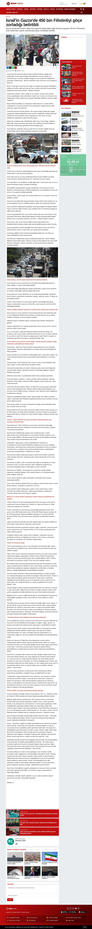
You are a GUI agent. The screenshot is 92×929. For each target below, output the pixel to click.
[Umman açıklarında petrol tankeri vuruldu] (15, 856)
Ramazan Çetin (11, 70)
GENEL (26, 9)
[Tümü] (84, 108)
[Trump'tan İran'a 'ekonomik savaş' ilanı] (32, 871)
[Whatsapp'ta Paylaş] (13, 67)
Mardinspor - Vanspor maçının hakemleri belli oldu (77, 150)
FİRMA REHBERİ (69, 9)
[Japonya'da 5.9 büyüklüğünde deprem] (15, 871)
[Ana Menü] (81, 12)
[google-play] (73, 912)
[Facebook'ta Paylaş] (8, 67)
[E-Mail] (16, 844)
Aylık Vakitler (65, 174)
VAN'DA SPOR (11, 9)
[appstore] (64, 912)
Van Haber (74, 133)
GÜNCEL (20, 9)
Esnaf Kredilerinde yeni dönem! (76, 136)
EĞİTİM (39, 9)
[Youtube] (76, 908)
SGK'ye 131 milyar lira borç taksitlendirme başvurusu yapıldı (77, 122)
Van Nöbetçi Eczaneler (14, 917)
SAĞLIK (46, 9)
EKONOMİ (59, 9)
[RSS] (78, 908)
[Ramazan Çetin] (10, 841)
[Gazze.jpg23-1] (32, 148)
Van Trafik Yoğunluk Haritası (74, 917)
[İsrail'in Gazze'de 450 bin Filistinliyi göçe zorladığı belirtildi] (32, 50)
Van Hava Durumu (33, 917)
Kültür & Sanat (75, 140)
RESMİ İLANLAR (12, 12)
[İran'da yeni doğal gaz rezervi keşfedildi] (50, 856)
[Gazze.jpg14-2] (32, 262)
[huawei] (82, 912)
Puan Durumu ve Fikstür (14, 920)
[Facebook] (68, 908)
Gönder (10, 899)
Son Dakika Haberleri (53, 920)
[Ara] (81, 9)
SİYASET (33, 9)
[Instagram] (73, 908)
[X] (70, 908)
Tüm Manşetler (32, 920)
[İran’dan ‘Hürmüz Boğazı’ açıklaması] (50, 871)
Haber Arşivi (71, 920)
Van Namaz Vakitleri (53, 917)
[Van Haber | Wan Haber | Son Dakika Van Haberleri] (15, 3)
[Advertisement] (33, 796)
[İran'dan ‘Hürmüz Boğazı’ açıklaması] (32, 856)
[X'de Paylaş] (10, 67)
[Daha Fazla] (15, 67)
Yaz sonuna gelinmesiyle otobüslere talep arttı (78, 129)
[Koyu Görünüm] (83, 9)
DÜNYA (52, 9)
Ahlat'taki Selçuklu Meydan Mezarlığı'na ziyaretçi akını (77, 143)
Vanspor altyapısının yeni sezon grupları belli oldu (78, 115)
